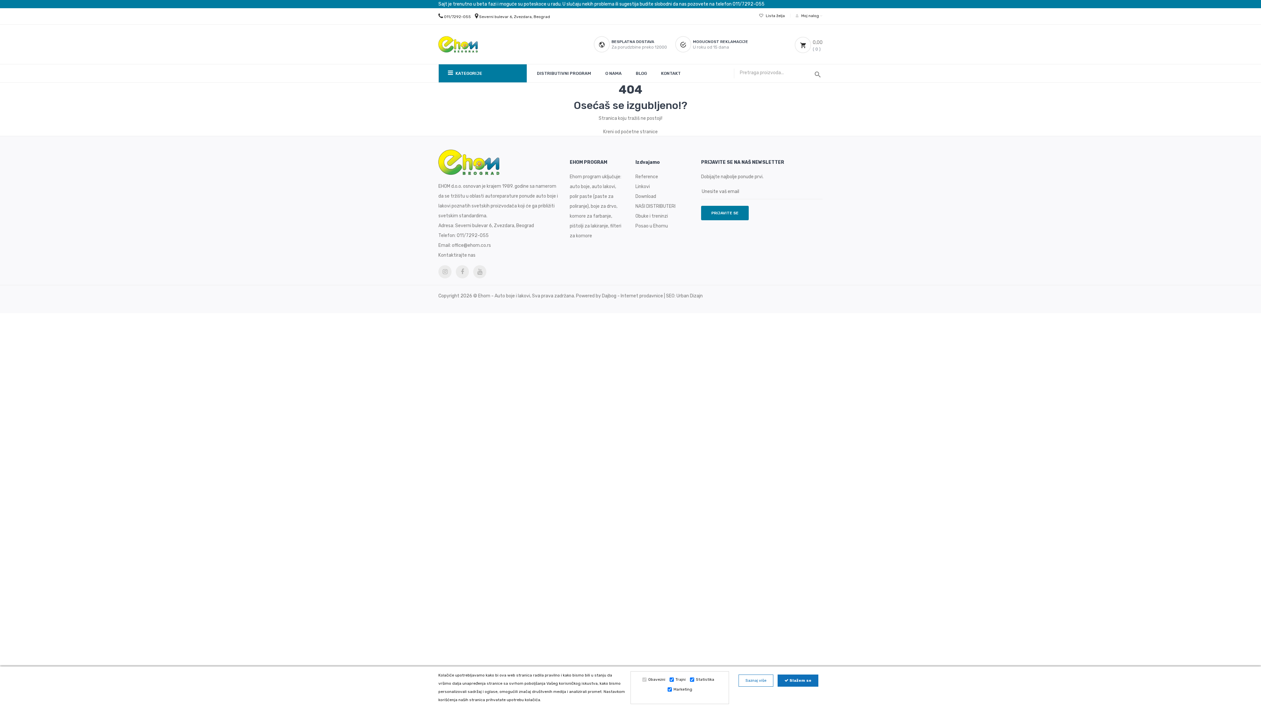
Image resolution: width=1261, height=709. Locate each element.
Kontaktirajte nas (457, 255)
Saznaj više (755, 680)
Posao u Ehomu (651, 226)
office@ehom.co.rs (471, 245)
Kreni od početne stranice (630, 132)
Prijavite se (725, 213)
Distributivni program (564, 73)
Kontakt (671, 73)
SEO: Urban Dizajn (684, 296)
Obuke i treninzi (651, 216)
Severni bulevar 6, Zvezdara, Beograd (514, 16)
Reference (646, 177)
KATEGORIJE (468, 73)
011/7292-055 (457, 16)
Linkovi (642, 186)
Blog (641, 73)
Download (645, 196)
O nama (613, 73)
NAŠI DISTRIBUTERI (655, 206)
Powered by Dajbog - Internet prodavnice (619, 296)
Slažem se (799, 680)
